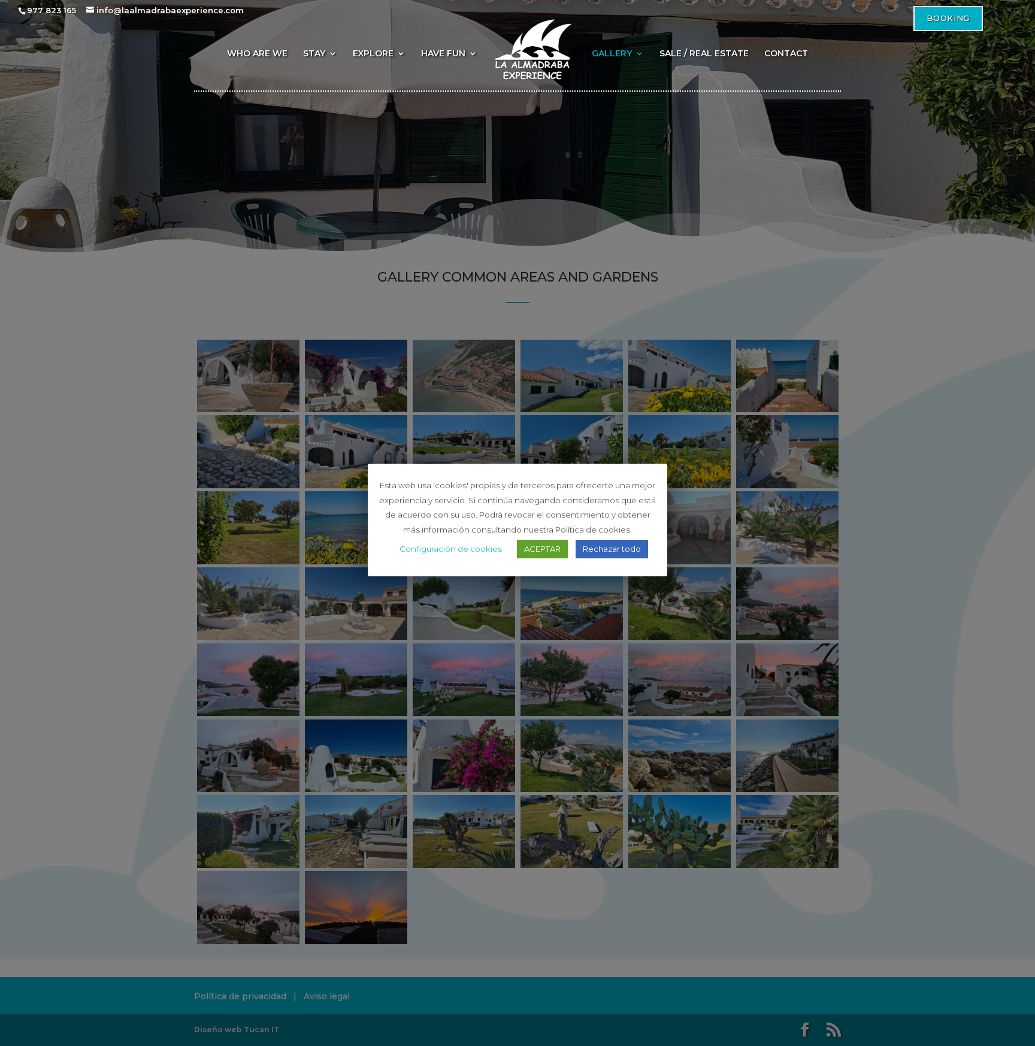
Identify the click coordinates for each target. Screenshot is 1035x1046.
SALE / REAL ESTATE (704, 54)
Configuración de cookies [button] (451, 549)
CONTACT (786, 54)
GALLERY (612, 54)
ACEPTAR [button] (542, 549)
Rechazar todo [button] (612, 549)
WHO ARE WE (257, 54)
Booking (948, 18)
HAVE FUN (443, 54)
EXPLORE (373, 54)
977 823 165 (51, 10)
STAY (314, 54)
